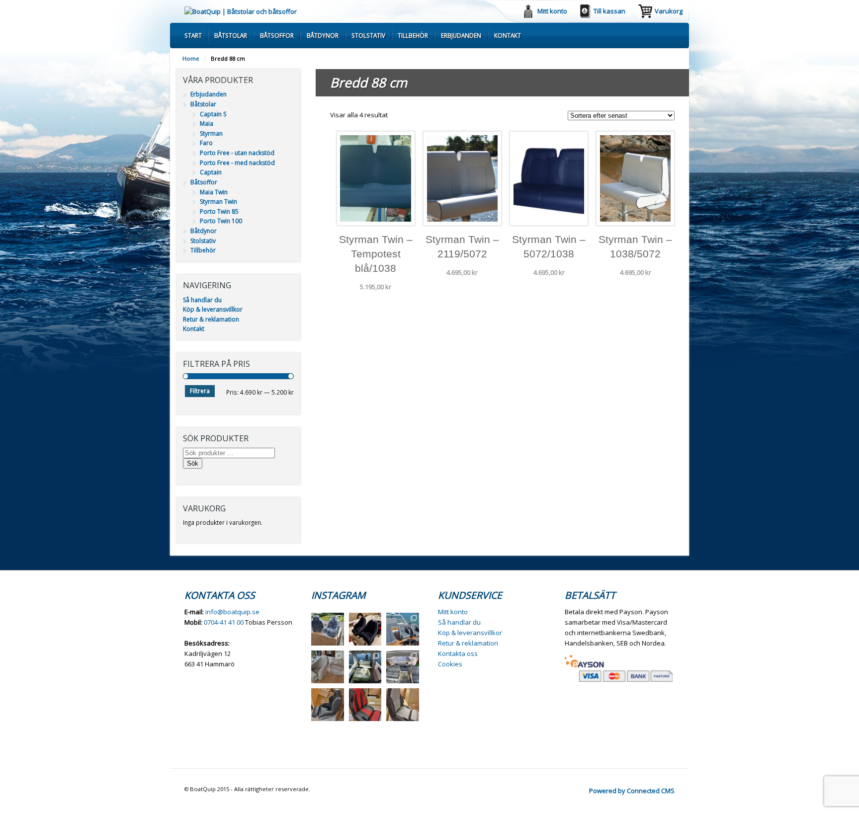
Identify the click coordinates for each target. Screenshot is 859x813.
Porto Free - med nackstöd (237, 163)
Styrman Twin (218, 201)
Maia (206, 123)
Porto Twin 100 (221, 221)
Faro (206, 143)
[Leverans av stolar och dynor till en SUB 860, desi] (365, 666)
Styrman (211, 133)
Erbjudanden (461, 35)
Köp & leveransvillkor (213, 309)
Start (193, 35)
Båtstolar (230, 35)
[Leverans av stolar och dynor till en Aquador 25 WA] (327, 666)
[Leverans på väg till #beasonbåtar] (327, 629)
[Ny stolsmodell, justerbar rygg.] (365, 704)
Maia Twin (214, 192)
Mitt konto (552, 10)
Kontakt (507, 35)
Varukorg (669, 10)
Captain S (213, 114)
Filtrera (200, 391)
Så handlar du (202, 300)
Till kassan (609, 10)
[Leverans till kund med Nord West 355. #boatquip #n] (402, 629)
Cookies (450, 663)
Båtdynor (323, 35)
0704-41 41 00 (224, 622)
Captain (211, 172)
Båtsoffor (277, 35)
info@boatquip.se (232, 611)
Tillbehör (413, 35)
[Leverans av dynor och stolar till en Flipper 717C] (402, 666)
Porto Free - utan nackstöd (237, 153)
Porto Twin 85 (219, 211)
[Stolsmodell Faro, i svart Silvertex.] (327, 704)
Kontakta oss (458, 653)
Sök (192, 463)
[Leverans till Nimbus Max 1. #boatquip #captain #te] (365, 629)
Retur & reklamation (211, 319)
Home (190, 58)
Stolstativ (368, 35)
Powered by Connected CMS (632, 790)
